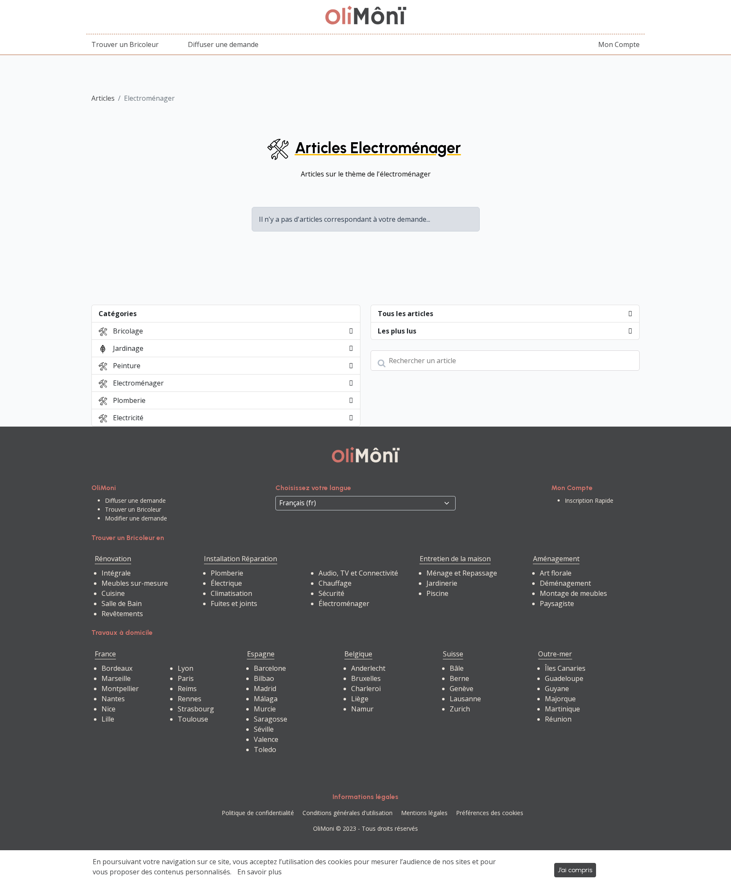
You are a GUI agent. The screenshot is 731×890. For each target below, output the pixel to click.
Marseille (116, 678)
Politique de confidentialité (258, 813)
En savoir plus (259, 871)
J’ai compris (575, 870)
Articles (103, 98)
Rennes (189, 698)
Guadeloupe (564, 678)
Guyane (557, 688)
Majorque (560, 698)
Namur (362, 709)
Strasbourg (196, 709)
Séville (264, 729)
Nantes (113, 698)
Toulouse (193, 719)
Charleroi (366, 688)
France (105, 654)
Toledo (265, 749)
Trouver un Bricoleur (125, 44)
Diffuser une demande (223, 44)
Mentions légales (424, 813)
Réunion (558, 719)
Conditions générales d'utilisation (347, 813)
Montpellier (120, 688)
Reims (187, 688)
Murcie (265, 709)
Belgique (358, 654)
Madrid (265, 688)
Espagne (261, 654)
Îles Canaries (565, 668)
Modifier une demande (136, 518)
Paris (186, 678)
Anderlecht (368, 668)
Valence (266, 739)
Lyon (185, 668)
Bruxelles (366, 678)
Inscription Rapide (589, 500)
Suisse (453, 654)
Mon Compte (619, 44)
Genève (461, 688)
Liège (359, 698)
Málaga (266, 698)
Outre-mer (555, 654)
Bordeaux (117, 668)
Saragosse (270, 719)
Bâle (457, 668)
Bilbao (264, 678)
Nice (108, 709)
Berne (459, 678)
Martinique (562, 709)
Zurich (460, 709)
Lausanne (465, 698)
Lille (108, 719)
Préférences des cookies (489, 813)
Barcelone (270, 668)
